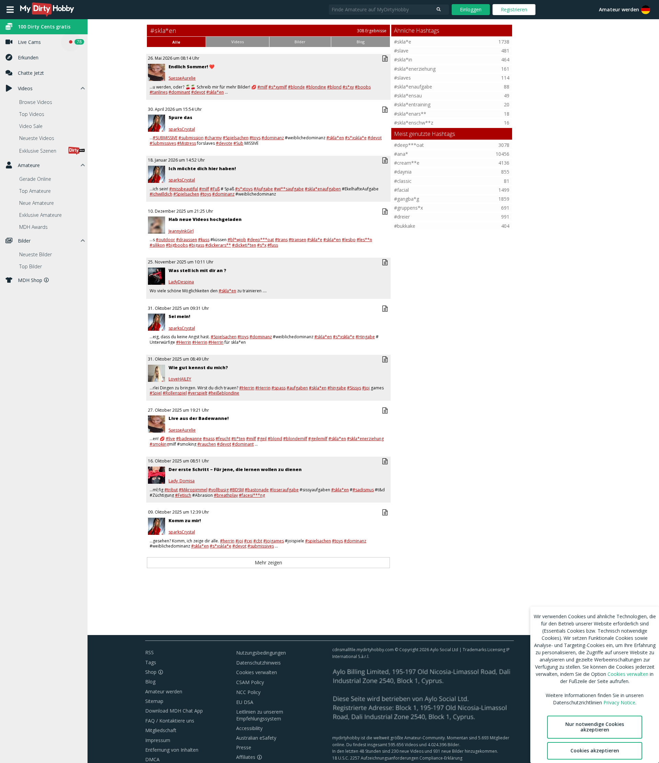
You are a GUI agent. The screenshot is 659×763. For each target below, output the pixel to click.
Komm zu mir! (185, 520)
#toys (255, 138)
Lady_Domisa (182, 481)
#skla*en (215, 92)
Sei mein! (179, 316)
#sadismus (363, 490)
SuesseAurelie (182, 78)
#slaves (402, 77)
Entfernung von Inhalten (171, 750)
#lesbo (349, 240)
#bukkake (404, 226)
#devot (198, 92)
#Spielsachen (235, 138)
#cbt (257, 541)
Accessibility (249, 728)
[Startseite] (47, 9)
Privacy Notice (619, 702)
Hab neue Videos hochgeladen (205, 219)
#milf (262, 87)
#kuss (203, 240)
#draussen (186, 240)
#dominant (179, 92)
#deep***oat (260, 240)
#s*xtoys (244, 189)
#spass (278, 388)
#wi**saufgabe (289, 189)
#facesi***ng (252, 495)
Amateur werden (619, 9)
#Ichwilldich (161, 194)
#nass (209, 439)
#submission (191, 138)
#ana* (401, 154)
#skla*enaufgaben (323, 189)
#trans (281, 240)
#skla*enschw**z (413, 122)
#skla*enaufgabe (413, 86)
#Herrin (183, 342)
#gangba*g (406, 199)
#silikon (157, 245)
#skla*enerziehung (365, 439)
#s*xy (348, 87)
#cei (248, 541)
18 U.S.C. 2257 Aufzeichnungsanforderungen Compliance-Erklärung (397, 758)
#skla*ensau (408, 95)
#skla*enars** (410, 113)
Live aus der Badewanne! (199, 418)
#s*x (261, 245)
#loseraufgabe (284, 490)
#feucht (223, 439)
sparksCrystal (182, 129)
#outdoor (165, 240)
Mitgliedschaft (160, 730)
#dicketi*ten (244, 245)
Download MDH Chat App (174, 710)
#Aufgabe (263, 189)
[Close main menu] (10, 9)
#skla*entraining (412, 104)
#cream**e (406, 163)
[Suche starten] (438, 9)
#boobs (363, 87)
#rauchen (206, 444)
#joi (366, 388)
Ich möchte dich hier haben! (202, 168)
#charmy (213, 138)
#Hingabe (365, 337)
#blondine (316, 87)
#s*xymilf (277, 87)
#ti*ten (238, 439)
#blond (334, 87)
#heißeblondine (223, 393)
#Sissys (354, 388)
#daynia (403, 171)
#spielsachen (318, 541)
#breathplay (226, 495)
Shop (151, 672)
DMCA (152, 759)
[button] (645, 9)
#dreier (402, 216)
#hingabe (336, 388)
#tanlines (158, 92)
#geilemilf (317, 439)
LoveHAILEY (180, 379)
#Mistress (186, 143)
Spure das (180, 117)
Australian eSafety (256, 738)
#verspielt (197, 393)
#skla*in (403, 59)
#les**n (364, 240)
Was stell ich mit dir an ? (197, 270)
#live (170, 439)
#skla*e (314, 240)
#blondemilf (295, 439)
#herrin (227, 541)
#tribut (171, 490)
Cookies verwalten (256, 672)
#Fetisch (183, 495)
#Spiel (156, 393)
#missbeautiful (183, 189)
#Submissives (163, 143)
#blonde (296, 87)
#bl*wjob (237, 240)
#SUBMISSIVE (165, 138)
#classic (403, 181)
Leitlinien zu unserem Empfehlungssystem (259, 715)
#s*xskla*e (356, 138)
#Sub (238, 143)
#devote (224, 143)
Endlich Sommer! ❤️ (192, 66)
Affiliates (245, 757)
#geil (262, 439)
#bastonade (257, 490)
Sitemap (154, 701)
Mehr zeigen (268, 562)
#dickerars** (218, 245)
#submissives (260, 546)
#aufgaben (297, 388)
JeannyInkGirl (181, 231)
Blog (150, 681)
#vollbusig (218, 490)
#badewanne (189, 439)
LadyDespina (181, 282)
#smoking (159, 444)
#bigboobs (177, 245)
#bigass (196, 245)
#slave (401, 50)
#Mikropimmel (193, 490)
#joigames (273, 541)
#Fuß (215, 189)
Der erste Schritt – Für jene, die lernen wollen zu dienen (235, 469)
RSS (149, 652)
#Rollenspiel (175, 393)
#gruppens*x (408, 207)
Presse (243, 747)
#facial (401, 190)
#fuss (272, 245)
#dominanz (273, 138)
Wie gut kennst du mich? (198, 367)
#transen (297, 240)
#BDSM (237, 490)
